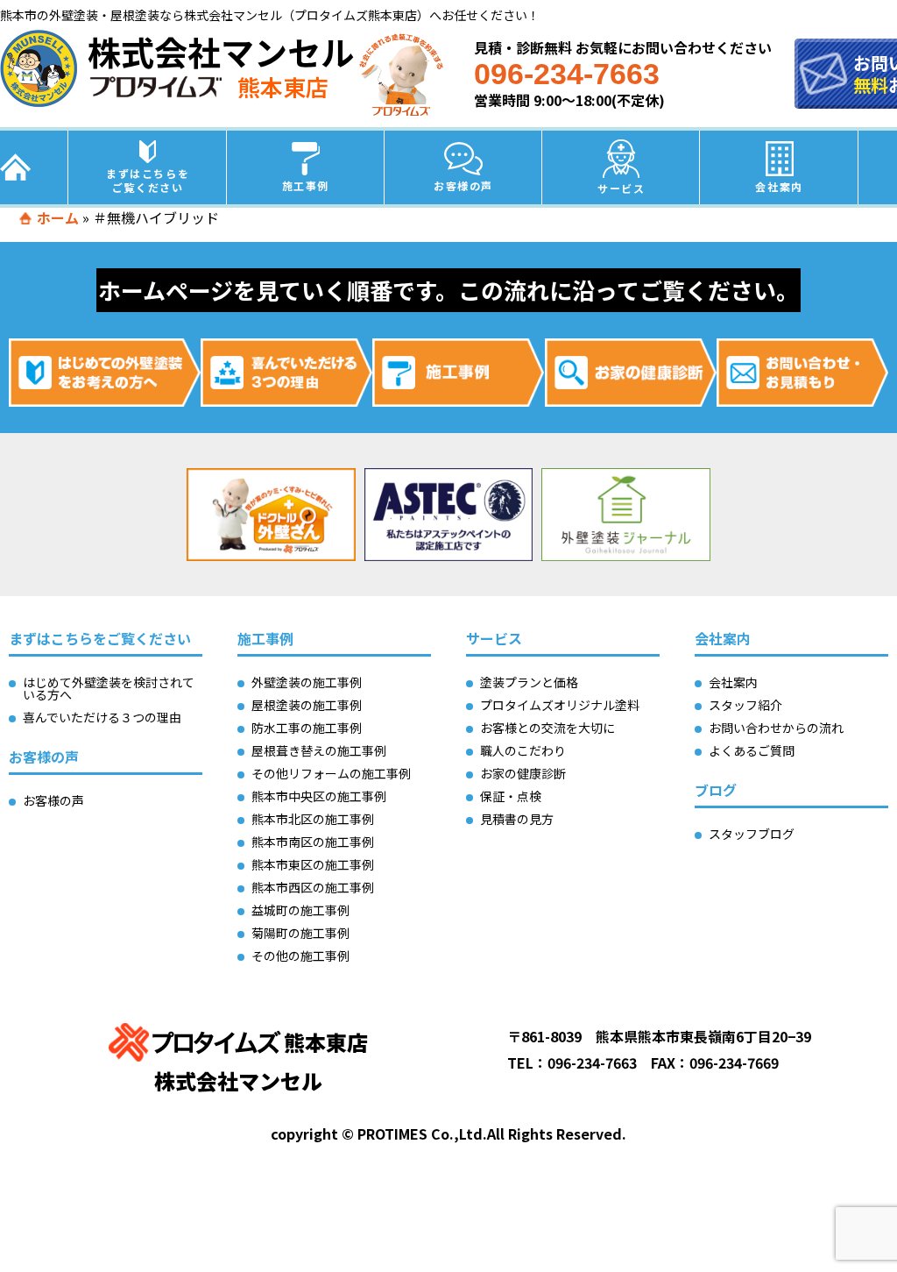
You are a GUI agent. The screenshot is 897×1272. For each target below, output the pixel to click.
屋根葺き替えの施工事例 (318, 750)
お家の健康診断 (523, 773)
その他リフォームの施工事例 (331, 773)
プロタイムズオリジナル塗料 (559, 705)
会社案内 (778, 186)
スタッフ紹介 (745, 705)
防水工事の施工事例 (306, 727)
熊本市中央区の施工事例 (318, 796)
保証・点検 (510, 796)
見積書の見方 (517, 819)
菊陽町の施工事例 (300, 933)
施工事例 (305, 185)
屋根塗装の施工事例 (306, 705)
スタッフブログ (752, 834)
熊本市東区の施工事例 (312, 864)
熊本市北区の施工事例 (312, 819)
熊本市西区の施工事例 (312, 887)
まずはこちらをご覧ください (147, 180)
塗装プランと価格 (529, 682)
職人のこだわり (523, 750)
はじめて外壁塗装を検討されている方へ (108, 688)
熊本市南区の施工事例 (312, 841)
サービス (621, 188)
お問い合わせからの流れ (776, 727)
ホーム (58, 217)
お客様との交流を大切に (547, 727)
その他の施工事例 (300, 955)
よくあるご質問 (752, 750)
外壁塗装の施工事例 (306, 682)
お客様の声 (463, 185)
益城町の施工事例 (300, 910)
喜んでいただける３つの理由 (102, 717)
